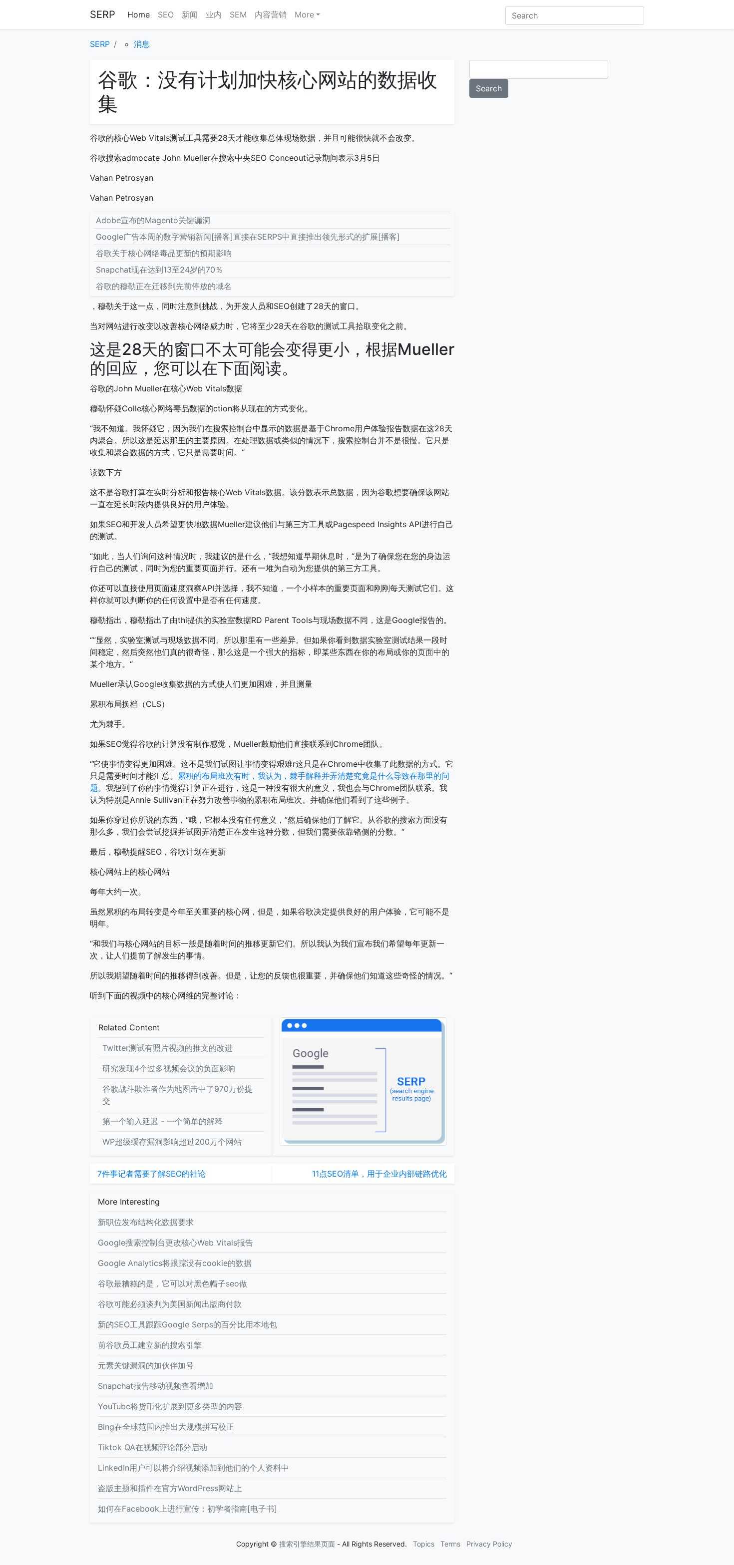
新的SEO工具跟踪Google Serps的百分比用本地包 (187, 1324)
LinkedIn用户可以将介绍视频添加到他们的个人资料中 (193, 1468)
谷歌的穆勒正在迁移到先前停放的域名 (164, 286)
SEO (166, 14)
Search (489, 88)
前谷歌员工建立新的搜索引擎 (150, 1345)
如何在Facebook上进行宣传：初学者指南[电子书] (187, 1509)
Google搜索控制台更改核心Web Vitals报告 (175, 1243)
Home (138, 14)
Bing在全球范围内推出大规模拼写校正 (166, 1427)
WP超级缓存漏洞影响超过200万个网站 (172, 1142)
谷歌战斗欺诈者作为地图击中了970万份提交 (177, 1095)
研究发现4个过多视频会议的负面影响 (168, 1068)
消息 (142, 44)
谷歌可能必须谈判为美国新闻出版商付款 (170, 1304)
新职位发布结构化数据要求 (146, 1222)
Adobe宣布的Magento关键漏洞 (153, 220)
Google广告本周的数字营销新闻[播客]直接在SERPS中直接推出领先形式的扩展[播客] (248, 237)
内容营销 (271, 14)
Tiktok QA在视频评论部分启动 (152, 1447)
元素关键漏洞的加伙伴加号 (146, 1365)
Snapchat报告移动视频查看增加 (155, 1386)
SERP (102, 14)
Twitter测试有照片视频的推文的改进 (167, 1048)
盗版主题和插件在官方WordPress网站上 (170, 1488)
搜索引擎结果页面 (307, 1544)
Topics (423, 1544)
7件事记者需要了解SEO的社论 (151, 1174)
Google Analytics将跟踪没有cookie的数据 (175, 1263)
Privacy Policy (489, 1544)
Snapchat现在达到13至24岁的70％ (159, 270)
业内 (214, 14)
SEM (238, 14)
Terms (450, 1544)
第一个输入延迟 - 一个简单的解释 (162, 1121)
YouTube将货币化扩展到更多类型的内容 (170, 1406)
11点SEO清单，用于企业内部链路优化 (379, 1174)
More (304, 14)
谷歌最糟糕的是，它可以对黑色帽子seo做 (172, 1283)
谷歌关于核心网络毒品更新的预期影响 (164, 253)
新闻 (190, 14)
